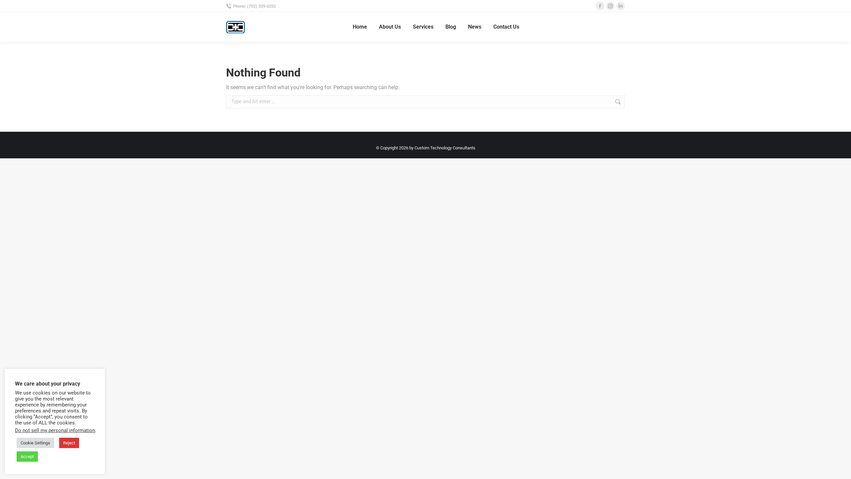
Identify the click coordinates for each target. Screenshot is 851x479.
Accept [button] (27, 456)
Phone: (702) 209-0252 (254, 6)
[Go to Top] (841, 469)
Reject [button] (69, 442)
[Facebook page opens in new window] (600, 6)
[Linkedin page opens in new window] (620, 6)
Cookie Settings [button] (35, 442)
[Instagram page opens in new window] (610, 6)
